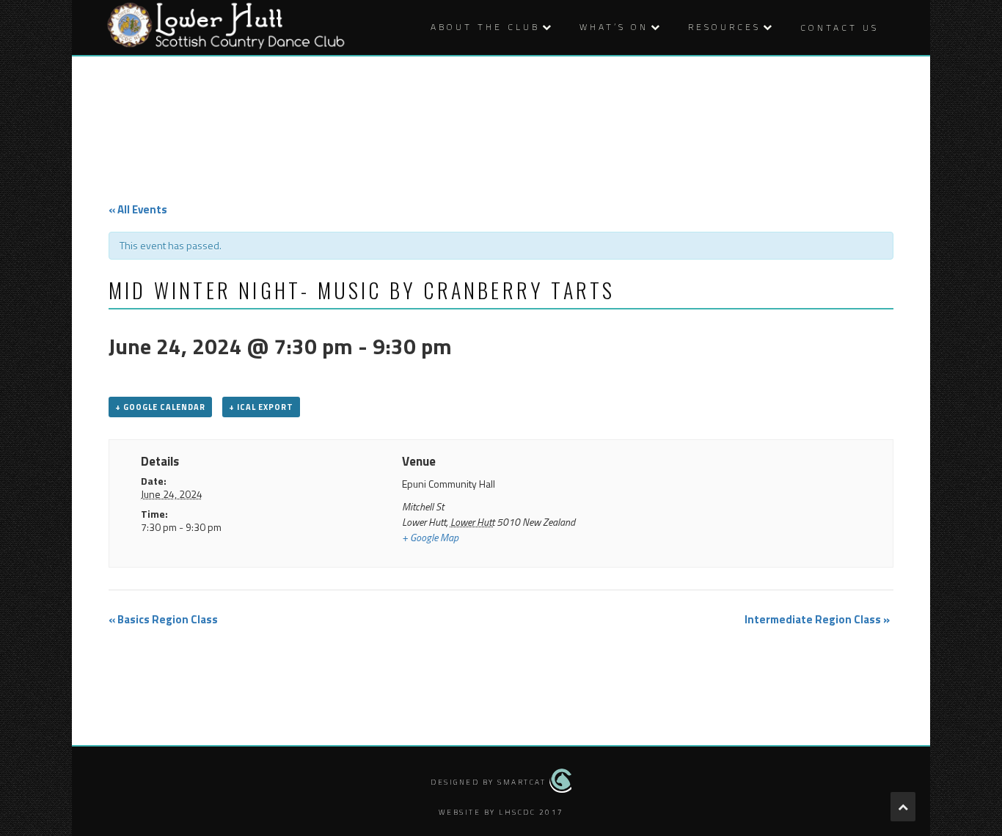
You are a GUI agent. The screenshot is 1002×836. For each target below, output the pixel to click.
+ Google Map (430, 537)
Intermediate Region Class (817, 619)
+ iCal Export (261, 407)
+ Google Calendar (160, 407)
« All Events (138, 209)
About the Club (485, 27)
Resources (724, 27)
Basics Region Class (163, 619)
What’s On (613, 27)
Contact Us (839, 27)
